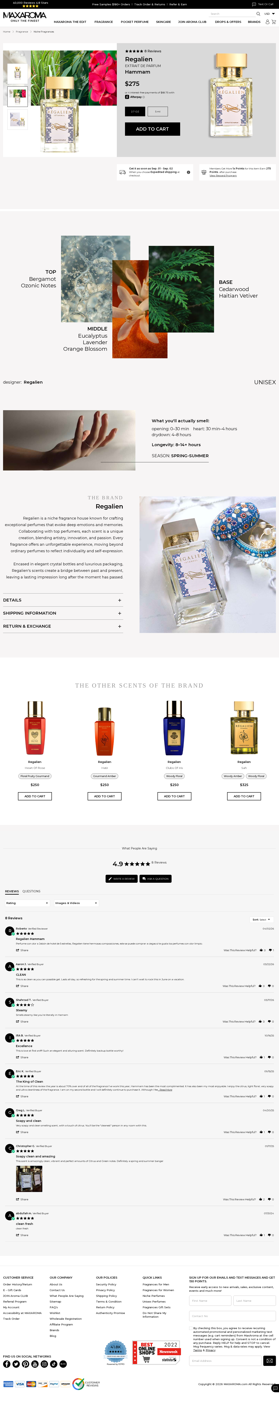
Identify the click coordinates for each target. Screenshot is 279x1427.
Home (6, 31)
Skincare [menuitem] (163, 22)
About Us (56, 1284)
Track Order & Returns (149, 4)
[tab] (63, 600)
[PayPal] (54, 1383)
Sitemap (55, 1301)
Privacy (210, 1350)
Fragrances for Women (158, 1290)
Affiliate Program (61, 1324)
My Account (11, 1307)
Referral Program (15, 1301)
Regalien (139, 59)
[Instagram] (44, 1363)
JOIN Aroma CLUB (15, 1295)
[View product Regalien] (35, 727)
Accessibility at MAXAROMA (22, 1313)
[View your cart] (273, 22)
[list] (145, 1180)
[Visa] (20, 1383)
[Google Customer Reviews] (86, 1383)
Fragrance (22, 31)
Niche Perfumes (154, 1295)
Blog (53, 1335)
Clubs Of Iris (174, 768)
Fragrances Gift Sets (157, 1307)
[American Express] (8, 1383)
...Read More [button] (165, 1089)
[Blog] (63, 1363)
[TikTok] (53, 1363)
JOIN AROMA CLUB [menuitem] (192, 22)
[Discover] (43, 1383)
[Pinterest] (25, 1363)
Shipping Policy (106, 1295)
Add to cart (152, 129)
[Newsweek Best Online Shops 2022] (156, 1353)
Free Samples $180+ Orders (111, 4)
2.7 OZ (135, 111)
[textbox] (272, 921)
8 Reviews (152, 51)
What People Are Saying (67, 1295)
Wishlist (55, 1313)
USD (267, 13)
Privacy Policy (105, 1290)
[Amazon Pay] (65, 1383)
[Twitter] (16, 1363)
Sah (244, 768)
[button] (17, 74)
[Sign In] (267, 22)
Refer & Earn (178, 4)
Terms (197, 1350)
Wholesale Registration (66, 1318)
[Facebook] (6, 1363)
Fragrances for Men (156, 1284)
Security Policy (106, 1284)
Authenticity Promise (110, 1313)
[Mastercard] (31, 1383)
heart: (199, 428)
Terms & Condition (109, 1301)
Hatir (104, 768)
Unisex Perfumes (154, 1301)
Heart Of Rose (35, 768)
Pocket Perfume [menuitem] (135, 22)
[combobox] (27, 903)
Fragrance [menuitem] (104, 22)
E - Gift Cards (12, 1290)
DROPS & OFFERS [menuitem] (228, 22)
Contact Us (57, 1290)
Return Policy (105, 1307)
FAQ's (54, 1307)
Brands (54, 1330)
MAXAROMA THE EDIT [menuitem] (70, 22)
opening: (160, 428)
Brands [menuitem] (254, 22)
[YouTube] (35, 1363)
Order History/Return (17, 1284)
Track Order (11, 1318)
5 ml (157, 111)
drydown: (161, 434)
